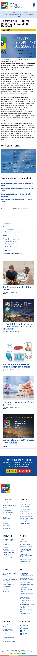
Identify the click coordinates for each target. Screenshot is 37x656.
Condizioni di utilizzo (24, 651)
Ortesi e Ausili (6, 554)
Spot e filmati (9, 246)
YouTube (24, 631)
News (5, 235)
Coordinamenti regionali (9, 515)
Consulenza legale (25, 613)
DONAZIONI (24, 471)
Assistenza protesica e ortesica (26, 594)
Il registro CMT (7, 586)
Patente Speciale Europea (7, 625)
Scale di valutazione (25, 523)
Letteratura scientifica (26, 516)
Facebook (25, 625)
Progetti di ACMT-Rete (9, 505)
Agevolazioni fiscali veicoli (8, 638)
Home (7, 13)
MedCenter (23, 536)
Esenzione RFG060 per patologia (26, 590)
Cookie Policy (14, 651)
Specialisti (22, 539)
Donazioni (5, 523)
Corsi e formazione (19, 13)
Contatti (5, 521)
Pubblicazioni (9, 244)
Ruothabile (7, 621)
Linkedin (24, 633)
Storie (5, 250)
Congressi (8, 229)
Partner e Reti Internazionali (6, 518)
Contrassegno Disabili (9, 641)
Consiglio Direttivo (8, 512)
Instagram (25, 628)
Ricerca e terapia (7, 576)
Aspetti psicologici (8, 557)
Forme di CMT (24, 511)
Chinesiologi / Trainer (26, 546)
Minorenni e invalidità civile (26, 610)
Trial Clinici (6, 589)
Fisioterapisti (23, 542)
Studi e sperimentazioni (11, 253)
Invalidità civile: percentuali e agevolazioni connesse (26, 574)
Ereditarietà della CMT (26, 514)
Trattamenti (7, 536)
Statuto (5, 507)
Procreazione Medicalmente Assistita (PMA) (26, 555)
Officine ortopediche (25, 544)
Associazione (7, 499)
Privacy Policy (6, 651)
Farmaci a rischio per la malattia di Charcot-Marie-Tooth (26, 520)
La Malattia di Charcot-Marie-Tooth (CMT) (26, 503)
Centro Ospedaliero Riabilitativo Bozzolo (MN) (25, 550)
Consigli (6, 223)
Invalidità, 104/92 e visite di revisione (27, 601)
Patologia (23, 499)
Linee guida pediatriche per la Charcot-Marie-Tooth (9, 541)
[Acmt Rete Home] (5, 492)
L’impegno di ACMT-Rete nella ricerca (10, 579)
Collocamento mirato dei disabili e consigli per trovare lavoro (27, 586)
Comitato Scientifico (8, 510)
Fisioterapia (6, 544)
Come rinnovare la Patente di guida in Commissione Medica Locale (9, 631)
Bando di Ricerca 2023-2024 (9, 573)
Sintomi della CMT (25, 506)
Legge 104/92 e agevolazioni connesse (26, 597)
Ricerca (5, 569)
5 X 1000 (11, 471)
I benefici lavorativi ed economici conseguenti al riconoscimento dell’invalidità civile (27, 580)
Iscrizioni (5, 503)
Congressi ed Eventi (25, 561)
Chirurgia (5, 547)
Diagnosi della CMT (25, 509)
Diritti (22, 569)
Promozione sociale (9, 239)
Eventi (11, 13)
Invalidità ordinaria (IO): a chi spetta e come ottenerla (27, 606)
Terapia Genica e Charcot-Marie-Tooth (9, 583)
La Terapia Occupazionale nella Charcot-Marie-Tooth (9, 551)
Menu (34, 4)
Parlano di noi (9, 241)
